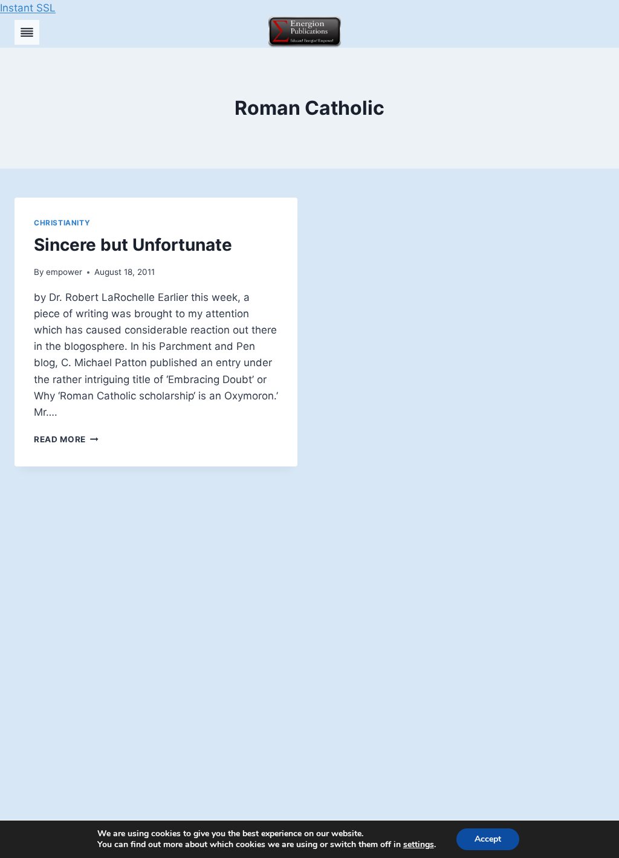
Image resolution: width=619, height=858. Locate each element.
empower (64, 272)
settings (418, 844)
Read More (66, 439)
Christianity (62, 222)
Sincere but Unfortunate (133, 244)
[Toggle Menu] (27, 32)
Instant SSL (28, 8)
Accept (488, 839)
